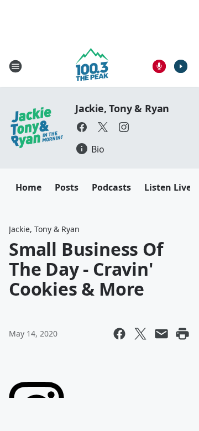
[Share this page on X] (140, 333)
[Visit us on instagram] (123, 127)
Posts (66, 187)
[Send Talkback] (159, 66)
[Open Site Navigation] (15, 66)
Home (28, 187)
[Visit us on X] (102, 127)
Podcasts (111, 187)
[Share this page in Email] (161, 333)
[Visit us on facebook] (81, 127)
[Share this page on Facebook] (119, 333)
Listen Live (167, 187)
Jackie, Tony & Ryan (122, 108)
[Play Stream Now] (180, 66)
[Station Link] (92, 66)
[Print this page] (182, 333)
